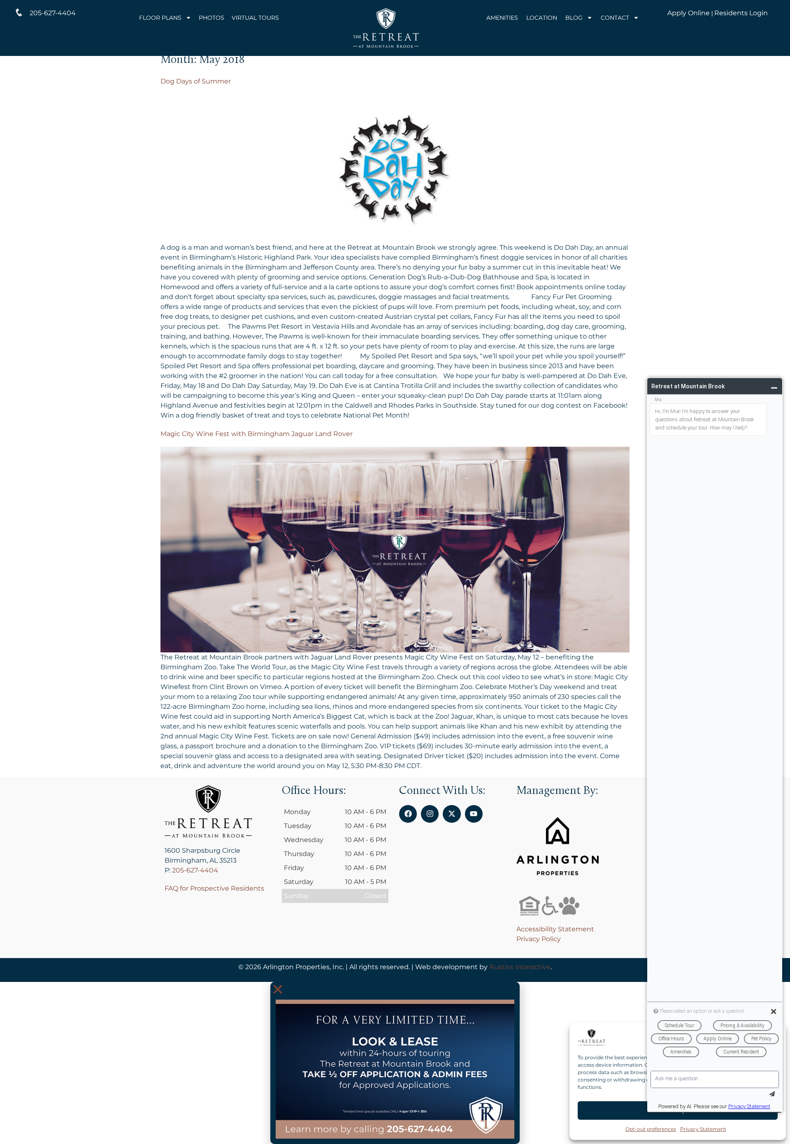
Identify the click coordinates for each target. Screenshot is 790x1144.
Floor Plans (160, 17)
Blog (574, 17)
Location (541, 17)
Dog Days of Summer (195, 81)
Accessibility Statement (555, 929)
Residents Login (741, 13)
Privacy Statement (703, 1129)
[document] (395, 1063)
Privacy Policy (538, 939)
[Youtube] (474, 814)
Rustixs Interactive (520, 967)
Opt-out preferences (650, 1129)
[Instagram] (430, 814)
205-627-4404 (195, 870)
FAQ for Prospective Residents (214, 888)
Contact (615, 17)
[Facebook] (408, 814)
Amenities (502, 17)
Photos (211, 17)
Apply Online (688, 13)
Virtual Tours (255, 17)
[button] (395, 989)
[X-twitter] (451, 814)
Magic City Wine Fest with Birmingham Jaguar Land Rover (256, 434)
